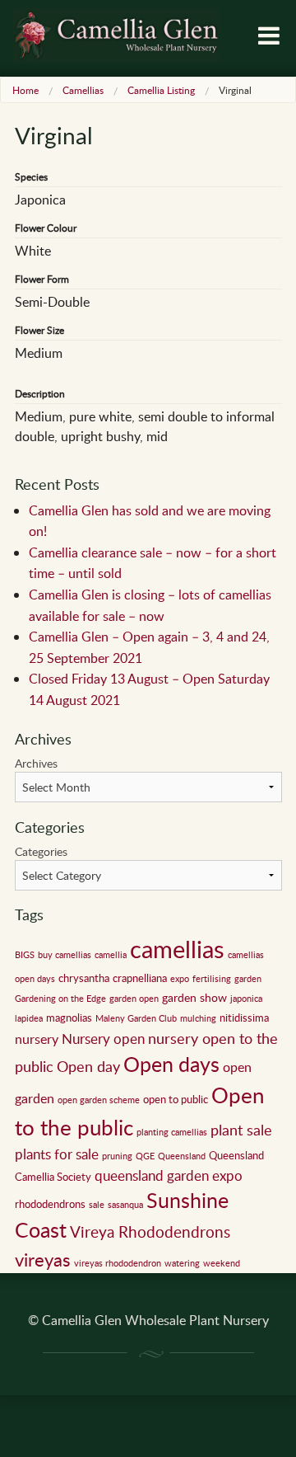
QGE (145, 1156)
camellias (177, 948)
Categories (41, 851)
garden (247, 979)
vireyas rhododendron (117, 1263)
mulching (198, 1018)
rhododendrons (50, 1203)
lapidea (29, 1018)
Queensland (182, 1156)
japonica (246, 998)
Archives (36, 763)
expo (179, 979)
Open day (88, 1066)
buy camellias (64, 955)
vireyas (43, 1259)
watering (182, 1263)
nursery (36, 1039)
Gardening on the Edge (60, 998)
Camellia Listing (161, 89)
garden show (194, 997)
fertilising (211, 979)
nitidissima (244, 1017)
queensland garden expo (169, 1175)
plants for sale (57, 1153)
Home (25, 89)
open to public (175, 1099)
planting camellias (171, 1132)
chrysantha (83, 978)
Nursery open (103, 1038)
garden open (134, 998)
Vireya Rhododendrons (150, 1231)
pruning (117, 1156)
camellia (111, 955)
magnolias (69, 1017)
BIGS (25, 955)
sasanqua (125, 1204)
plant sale (241, 1130)
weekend (221, 1263)
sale (96, 1204)
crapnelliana (140, 978)
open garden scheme (99, 1100)
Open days (171, 1064)
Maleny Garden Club (136, 1018)
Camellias (83, 89)
